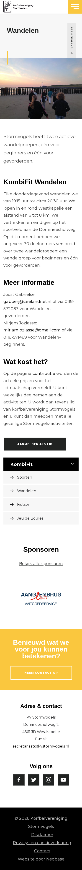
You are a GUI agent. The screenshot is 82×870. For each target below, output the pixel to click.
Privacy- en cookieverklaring (42, 842)
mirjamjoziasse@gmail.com (32, 330)
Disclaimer (42, 834)
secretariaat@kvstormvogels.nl (41, 746)
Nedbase (55, 859)
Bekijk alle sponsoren (41, 563)
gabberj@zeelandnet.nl (27, 301)
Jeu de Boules (30, 518)
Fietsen (23, 504)
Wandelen (26, 491)
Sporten (24, 477)
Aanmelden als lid (35, 444)
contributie (44, 373)
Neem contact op (41, 672)
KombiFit (21, 464)
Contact (42, 850)
